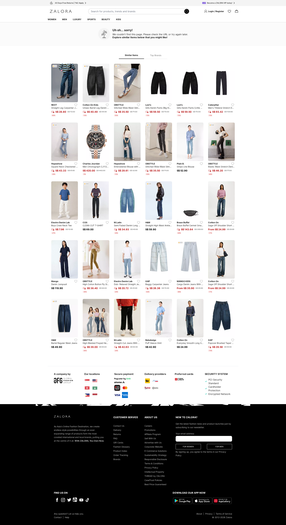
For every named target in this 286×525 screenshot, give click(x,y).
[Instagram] (63, 500)
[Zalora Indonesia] (95, 395)
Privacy (209, 513)
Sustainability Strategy (155, 455)
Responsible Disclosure (155, 459)
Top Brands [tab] (155, 55)
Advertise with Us (152, 442)
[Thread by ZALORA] (75, 500)
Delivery (117, 430)
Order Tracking (120, 455)
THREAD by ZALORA (154, 476)
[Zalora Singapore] (87, 381)
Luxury (77, 19)
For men (219, 446)
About (199, 513)
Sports (91, 19)
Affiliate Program (152, 434)
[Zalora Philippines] (87, 395)
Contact (58, 517)
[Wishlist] (229, 11)
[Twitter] (69, 500)
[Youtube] (81, 500)
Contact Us (118, 426)
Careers (148, 426)
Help (67, 517)
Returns (117, 434)
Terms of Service (224, 513)
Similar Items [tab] (131, 55)
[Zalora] (61, 11)
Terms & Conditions (153, 463)
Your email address (185, 433)
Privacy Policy (151, 467)
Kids (118, 19)
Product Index (120, 451)
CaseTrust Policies (153, 480)
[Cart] (236, 11)
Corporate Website (153, 446)
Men (64, 19)
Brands (116, 459)
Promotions (149, 430)
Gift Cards (118, 442)
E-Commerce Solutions (155, 451)
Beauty (106, 19)
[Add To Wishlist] (76, 104)
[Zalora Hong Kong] (87, 388)
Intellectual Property (154, 472)
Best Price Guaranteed (155, 484)
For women (188, 446)
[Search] (186, 11)
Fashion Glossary (121, 446)
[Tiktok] (106, 500)
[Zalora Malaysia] (95, 381)
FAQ (115, 438)
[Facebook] (57, 500)
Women (52, 19)
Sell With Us (150, 438)
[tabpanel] (143, 208)
